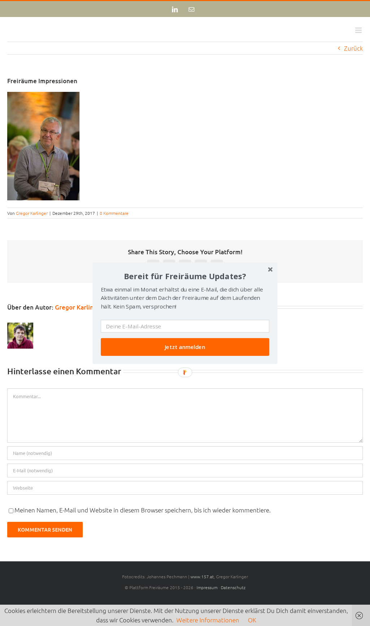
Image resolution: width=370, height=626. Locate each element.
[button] (185, 275)
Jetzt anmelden (185, 346)
